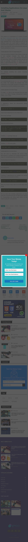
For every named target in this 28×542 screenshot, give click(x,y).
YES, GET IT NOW (14, 281)
